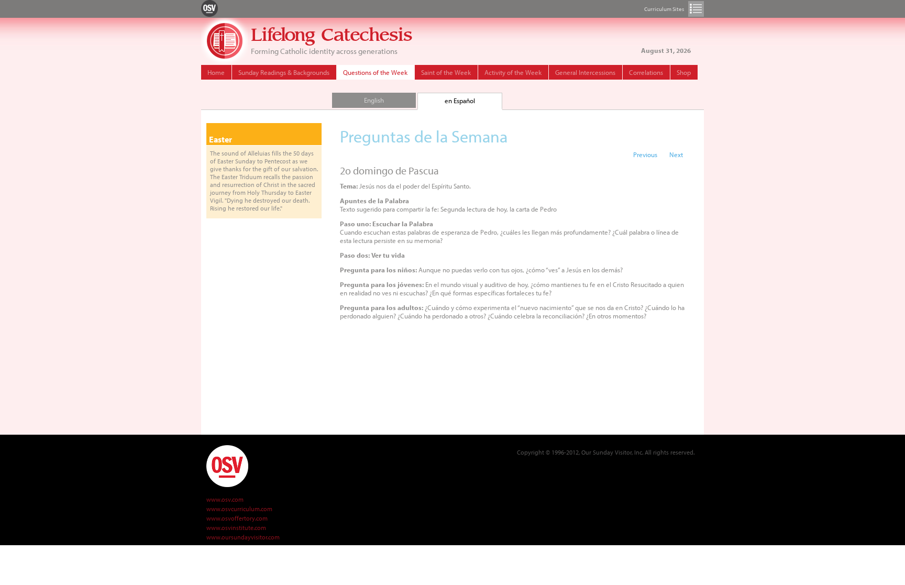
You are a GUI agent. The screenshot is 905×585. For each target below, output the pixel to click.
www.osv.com (225, 499)
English (374, 100)
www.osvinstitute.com (236, 528)
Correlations (646, 72)
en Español (460, 100)
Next (676, 154)
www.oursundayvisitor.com (243, 537)
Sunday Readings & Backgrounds (283, 72)
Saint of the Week (446, 72)
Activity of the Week (513, 72)
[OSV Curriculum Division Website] (209, 8)
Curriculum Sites (696, 9)
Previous (645, 154)
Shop (684, 72)
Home (216, 72)
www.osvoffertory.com (237, 518)
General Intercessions (585, 72)
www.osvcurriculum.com (239, 509)
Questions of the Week (375, 72)
